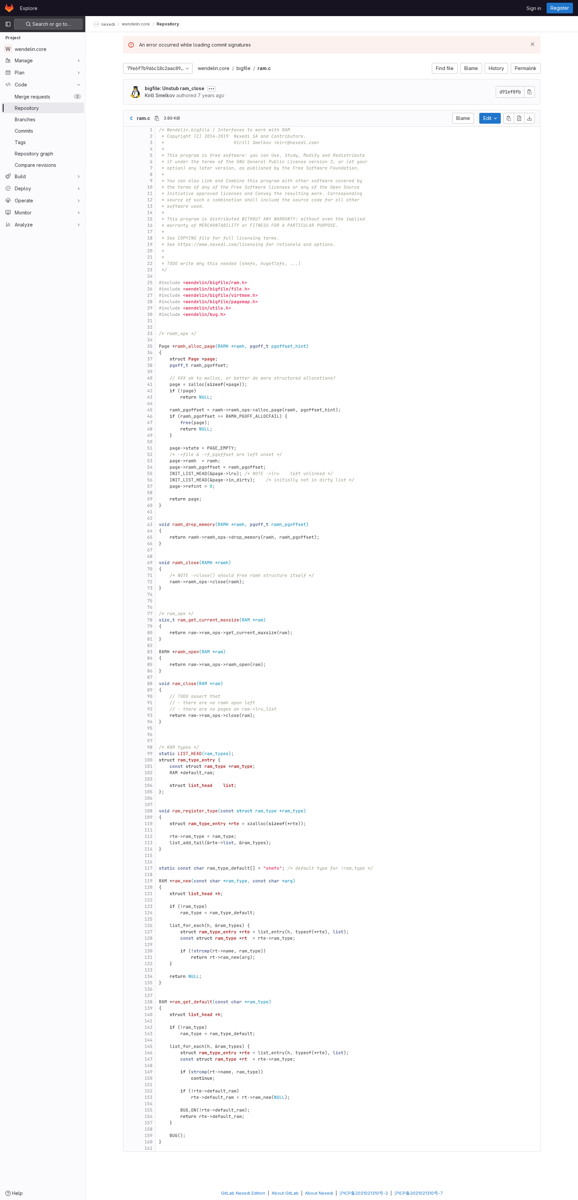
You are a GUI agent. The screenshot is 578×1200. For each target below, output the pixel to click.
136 (148, 989)
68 (150, 556)
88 (150, 683)
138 (148, 1002)
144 (148, 1040)
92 (150, 709)
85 (150, 664)
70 (150, 569)
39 (150, 372)
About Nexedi (319, 1193)
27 (150, 295)
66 (150, 543)
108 (148, 811)
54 (150, 467)
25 (150, 282)
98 (150, 747)
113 (148, 843)
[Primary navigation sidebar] (8, 24)
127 (148, 932)
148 (148, 1065)
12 (150, 200)
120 (148, 887)
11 (150, 193)
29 (150, 308)
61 (150, 512)
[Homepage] (9, 8)
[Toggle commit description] (211, 88)
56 (150, 480)
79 (150, 626)
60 (150, 505)
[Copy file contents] (508, 118)
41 (150, 384)
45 (150, 410)
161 (148, 1148)
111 (148, 830)
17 (150, 232)
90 (150, 696)
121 (148, 893)
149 (148, 1072)
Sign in (533, 8)
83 (150, 652)
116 (148, 862)
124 (148, 913)
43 (150, 397)
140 (148, 1014)
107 (148, 804)
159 (148, 1135)
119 (148, 881)
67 (150, 550)
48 (150, 429)
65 (150, 537)
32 (150, 327)
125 (148, 919)
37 (150, 359)
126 (148, 925)
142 (148, 1027)
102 (148, 773)
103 (148, 779)
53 (150, 461)
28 (150, 302)
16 (150, 225)
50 (150, 442)
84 (150, 658)
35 (150, 346)
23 (150, 270)
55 (150, 473)
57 (150, 486)
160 (148, 1142)
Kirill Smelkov (160, 95)
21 (150, 257)
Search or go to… (51, 24)
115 (148, 855)
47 (150, 422)
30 (150, 314)
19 (150, 244)
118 (148, 874)
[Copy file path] (157, 118)
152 (148, 1091)
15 (150, 219)
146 (148, 1053)
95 (150, 728)
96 (150, 734)
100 (148, 760)
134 (148, 976)
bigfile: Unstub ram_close (174, 88)
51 (150, 448)
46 (150, 416)
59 (150, 499)
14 (150, 212)
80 (150, 633)
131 (148, 957)
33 (150, 333)
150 (148, 1078)
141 (148, 1021)
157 (148, 1123)
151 (148, 1084)
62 (150, 518)
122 (148, 900)
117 (148, 868)
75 (150, 601)
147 (148, 1059)
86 (150, 671)
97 (150, 741)
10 (150, 187)
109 (148, 817)
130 (148, 951)
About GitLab (285, 1193)
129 (148, 944)
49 (150, 435)
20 (150, 251)
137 (148, 995)
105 (148, 792)
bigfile (243, 68)
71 (150, 575)
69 (150, 562)
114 (148, 849)
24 (150, 276)
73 (150, 588)
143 (148, 1034)
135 (148, 983)
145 (148, 1046)
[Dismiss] (532, 44)
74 (150, 594)
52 (150, 454)
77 (150, 613)
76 (150, 607)
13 (150, 206)
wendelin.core (213, 68)
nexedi (107, 23)
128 (148, 938)
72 (150, 582)
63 (150, 524)
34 (150, 340)
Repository (168, 23)
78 (150, 620)
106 (148, 798)
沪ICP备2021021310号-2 (364, 1193)
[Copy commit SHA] (529, 92)
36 (150, 352)
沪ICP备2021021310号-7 (418, 1193)
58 (150, 492)
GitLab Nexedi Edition (243, 1193)
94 (150, 722)
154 (148, 1104)
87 (150, 677)
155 (148, 1110)
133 (148, 970)
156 (148, 1116)
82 (150, 645)
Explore (28, 8)
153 (148, 1097)
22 (150, 263)
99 (150, 753)
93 (150, 715)
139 (148, 1008)
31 (150, 321)
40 (150, 378)
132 (148, 963)
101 (148, 766)
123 (148, 906)
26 (150, 289)
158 (148, 1129)
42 (150, 391)
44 (150, 403)
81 (150, 639)
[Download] (529, 118)
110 (148, 823)
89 (150, 690)
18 (150, 238)
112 (148, 836)
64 (150, 531)
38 (150, 365)
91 (150, 703)
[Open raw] (519, 118)
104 (148, 785)
